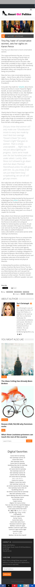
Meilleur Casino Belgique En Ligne (17, 507)
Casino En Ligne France (17, 516)
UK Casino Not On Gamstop (17, 469)
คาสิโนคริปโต (17, 514)
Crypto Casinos (17, 501)
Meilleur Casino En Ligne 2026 (17, 527)
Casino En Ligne (17, 531)
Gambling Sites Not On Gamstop (17, 465)
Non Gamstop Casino (17, 467)
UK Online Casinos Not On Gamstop (17, 486)
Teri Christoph (19, 36)
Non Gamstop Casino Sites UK (17, 488)
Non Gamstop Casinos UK (17, 457)
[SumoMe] (32, 585)
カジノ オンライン (17, 478)
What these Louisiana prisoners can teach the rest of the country (17, 435)
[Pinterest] (15, 585)
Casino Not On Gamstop (17, 456)
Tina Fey (26, 292)
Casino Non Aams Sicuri (17, 522)
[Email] (26, 585)
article (15, 200)
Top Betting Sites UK (17, 490)
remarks (21, 87)
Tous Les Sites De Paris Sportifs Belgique (17, 505)
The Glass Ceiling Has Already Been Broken (16, 382)
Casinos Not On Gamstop (17, 474)
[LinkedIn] (20, 585)
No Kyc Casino (17, 518)
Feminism (30, 294)
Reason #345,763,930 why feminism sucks (16, 425)
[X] (9, 585)
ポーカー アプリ (17, 533)
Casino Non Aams (17, 459)
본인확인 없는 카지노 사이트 (17, 512)
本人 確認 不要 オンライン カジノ (17, 510)
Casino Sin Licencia (17, 480)
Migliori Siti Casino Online (17, 503)
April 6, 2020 (11, 36)
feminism (10, 292)
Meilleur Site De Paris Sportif (17, 535)
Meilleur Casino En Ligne (17, 526)
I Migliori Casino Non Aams (17, 482)
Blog (23, 294)
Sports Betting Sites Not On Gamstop (17, 495)
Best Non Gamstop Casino (17, 493)
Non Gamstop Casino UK (17, 471)
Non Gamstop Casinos (17, 461)
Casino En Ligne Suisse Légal (17, 529)
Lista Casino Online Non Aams (17, 508)
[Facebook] (3, 585)
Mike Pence (18, 292)
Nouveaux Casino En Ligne (17, 524)
